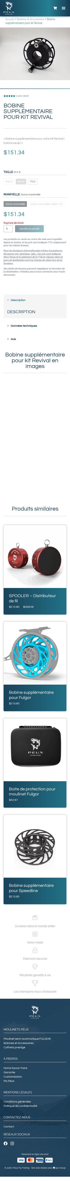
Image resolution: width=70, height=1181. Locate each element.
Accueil (9, 19)
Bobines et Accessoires (30, 19)
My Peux (9, 1081)
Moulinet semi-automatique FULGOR (27, 1038)
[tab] (35, 300)
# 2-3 (9, 181)
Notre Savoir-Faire (15, 1068)
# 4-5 (21, 181)
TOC (33, 181)
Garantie (9, 1072)
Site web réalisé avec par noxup (48, 1168)
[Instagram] (12, 1143)
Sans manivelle (15, 204)
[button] (63, 8)
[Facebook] (6, 1143)
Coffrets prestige (14, 1047)
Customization (13, 1076)
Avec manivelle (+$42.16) (46, 204)
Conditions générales (17, 1101)
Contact (9, 1126)
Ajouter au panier (29, 228)
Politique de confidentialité (20, 1105)
